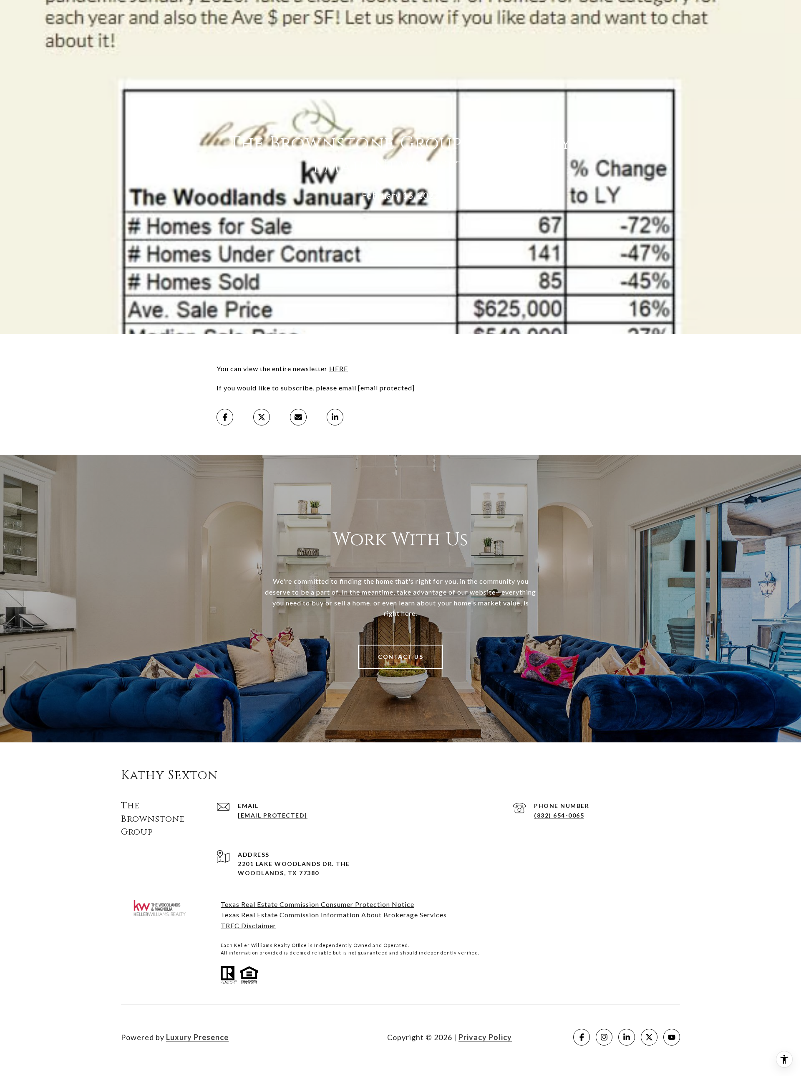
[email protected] (386, 388)
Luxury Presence (197, 1037)
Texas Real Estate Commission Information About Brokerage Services (334, 915)
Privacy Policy (485, 1037)
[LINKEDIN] (626, 1037)
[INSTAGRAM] (604, 1037)
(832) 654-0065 (559, 815)
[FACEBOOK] (581, 1037)
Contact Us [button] (400, 656)
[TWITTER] (649, 1037)
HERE (338, 368)
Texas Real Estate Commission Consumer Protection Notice (317, 904)
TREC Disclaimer (248, 925)
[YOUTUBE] (671, 1037)
